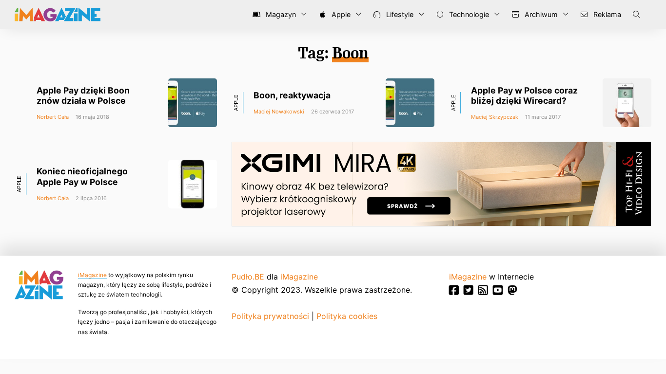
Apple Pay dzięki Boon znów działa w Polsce (83, 95)
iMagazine (92, 275)
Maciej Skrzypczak (494, 116)
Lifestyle (398, 14)
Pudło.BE (248, 276)
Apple (340, 14)
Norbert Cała (53, 116)
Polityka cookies (346, 316)
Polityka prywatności (270, 316)
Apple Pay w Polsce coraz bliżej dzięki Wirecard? (524, 95)
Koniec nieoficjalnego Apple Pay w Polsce (82, 176)
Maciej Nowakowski (279, 111)
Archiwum (540, 14)
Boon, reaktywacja (292, 95)
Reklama (606, 14)
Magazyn (280, 14)
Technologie (468, 14)
